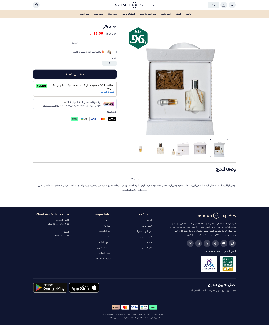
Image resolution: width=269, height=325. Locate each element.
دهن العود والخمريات (144, 231)
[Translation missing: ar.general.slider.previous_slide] (232, 148)
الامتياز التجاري (105, 253)
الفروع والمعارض (105, 242)
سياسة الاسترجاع (158, 314)
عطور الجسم (147, 248)
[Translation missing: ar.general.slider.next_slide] (127, 148)
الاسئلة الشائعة (105, 231)
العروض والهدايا (146, 237)
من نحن (107, 220)
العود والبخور (147, 226)
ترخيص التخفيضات (103, 259)
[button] (232, 5)
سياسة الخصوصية (144, 314)
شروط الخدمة (132, 314)
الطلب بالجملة (105, 237)
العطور (149, 220)
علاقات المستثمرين (104, 248)
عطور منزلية (147, 242)
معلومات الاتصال (108, 314)
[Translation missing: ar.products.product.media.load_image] (219, 148)
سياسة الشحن (120, 314)
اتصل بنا (107, 226)
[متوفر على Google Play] (50, 288)
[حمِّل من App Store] (84, 288)
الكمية (114, 58)
